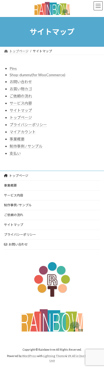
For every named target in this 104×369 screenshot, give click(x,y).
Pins (13, 68)
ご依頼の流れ (21, 96)
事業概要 (17, 139)
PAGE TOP (96, 352)
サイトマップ (21, 110)
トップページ (21, 117)
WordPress (29, 356)
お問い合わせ (21, 81)
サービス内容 (21, 103)
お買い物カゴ (21, 89)
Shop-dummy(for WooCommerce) (37, 74)
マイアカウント (23, 132)
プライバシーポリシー (28, 124)
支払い (15, 153)
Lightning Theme (54, 356)
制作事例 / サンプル (26, 146)
